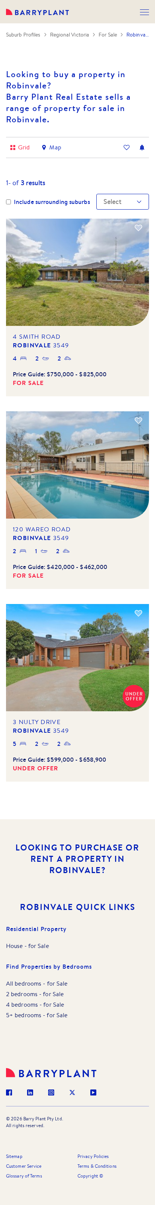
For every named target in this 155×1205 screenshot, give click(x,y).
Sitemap (14, 1156)
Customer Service (24, 1166)
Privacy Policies (93, 1156)
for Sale (38, 946)
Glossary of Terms (24, 1176)
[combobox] (104, 202)
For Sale (108, 34)
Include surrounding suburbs (52, 201)
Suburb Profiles (23, 34)
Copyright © (90, 1176)
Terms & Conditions (97, 1166)
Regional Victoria (70, 34)
